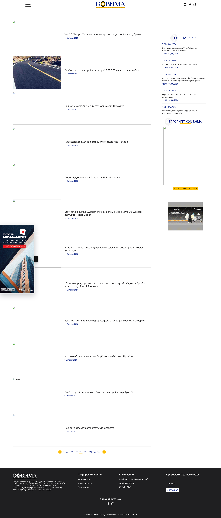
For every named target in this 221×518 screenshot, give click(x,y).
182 (90, 452)
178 (71, 452)
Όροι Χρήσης (84, 487)
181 (85, 452)
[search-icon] (185, 4)
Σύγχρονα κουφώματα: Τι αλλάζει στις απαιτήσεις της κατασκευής (179, 49)
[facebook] (190, 4)
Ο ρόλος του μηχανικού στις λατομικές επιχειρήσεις (179, 95)
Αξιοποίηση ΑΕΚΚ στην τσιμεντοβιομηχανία (181, 64)
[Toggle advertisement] (36, 259)
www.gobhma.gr (21, 481)
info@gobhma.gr (126, 483)
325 (99, 452)
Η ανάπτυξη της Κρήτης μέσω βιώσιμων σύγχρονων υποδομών (179, 112)
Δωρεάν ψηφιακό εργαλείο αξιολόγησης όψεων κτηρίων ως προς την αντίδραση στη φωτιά (183, 79)
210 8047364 (125, 487)
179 (76, 452)
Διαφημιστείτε (85, 483)
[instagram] (194, 4)
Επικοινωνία (84, 479)
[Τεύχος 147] (185, 156)
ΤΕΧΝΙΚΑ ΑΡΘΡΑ (169, 44)
